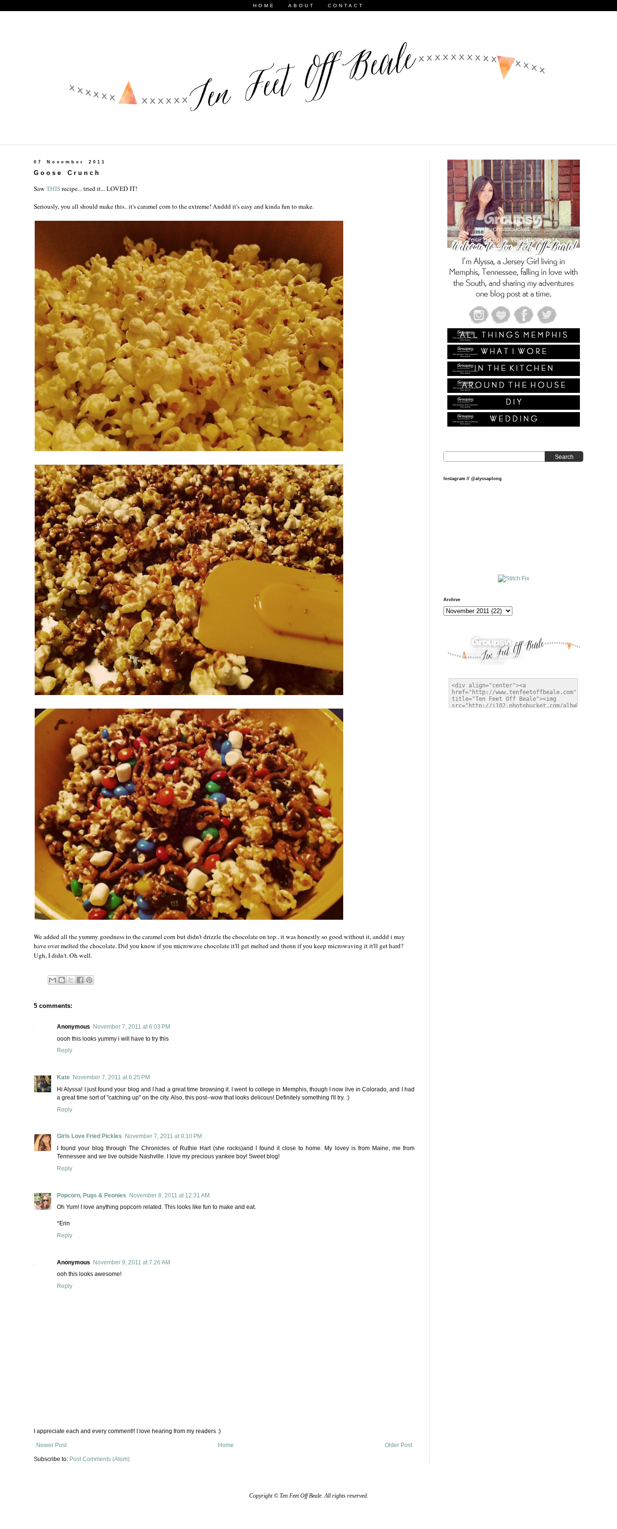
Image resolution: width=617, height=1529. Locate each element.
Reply (64, 1050)
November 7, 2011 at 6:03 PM (131, 1026)
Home (226, 1445)
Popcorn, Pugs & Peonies (91, 1195)
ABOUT (301, 5)
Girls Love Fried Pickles (89, 1136)
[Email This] (52, 980)
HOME (264, 5)
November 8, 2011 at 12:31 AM (169, 1195)
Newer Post (51, 1445)
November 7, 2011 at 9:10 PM (163, 1136)
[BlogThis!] (62, 980)
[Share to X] (71, 980)
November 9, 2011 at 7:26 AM (131, 1262)
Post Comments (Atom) (99, 1459)
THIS (53, 188)
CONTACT (346, 5)
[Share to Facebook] (80, 980)
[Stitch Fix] (513, 578)
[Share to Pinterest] (89, 980)
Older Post (398, 1445)
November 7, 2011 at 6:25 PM (111, 1077)
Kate (63, 1077)
